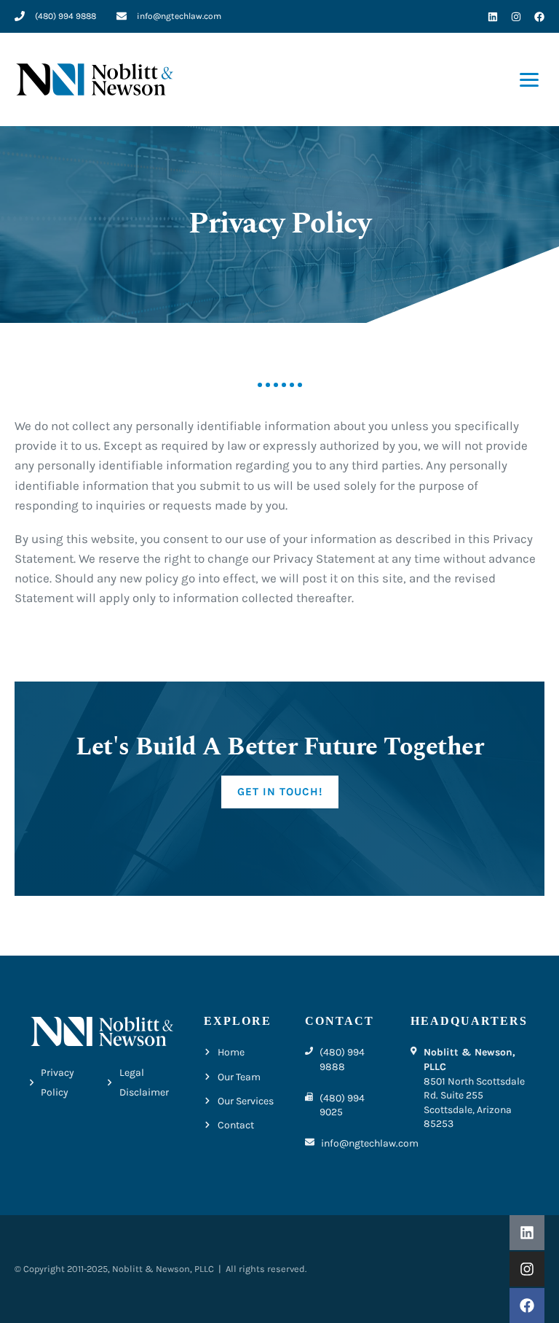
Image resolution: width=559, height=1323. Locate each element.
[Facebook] (539, 17)
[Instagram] (516, 17)
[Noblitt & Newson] (95, 79)
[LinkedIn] (493, 17)
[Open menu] (529, 80)
